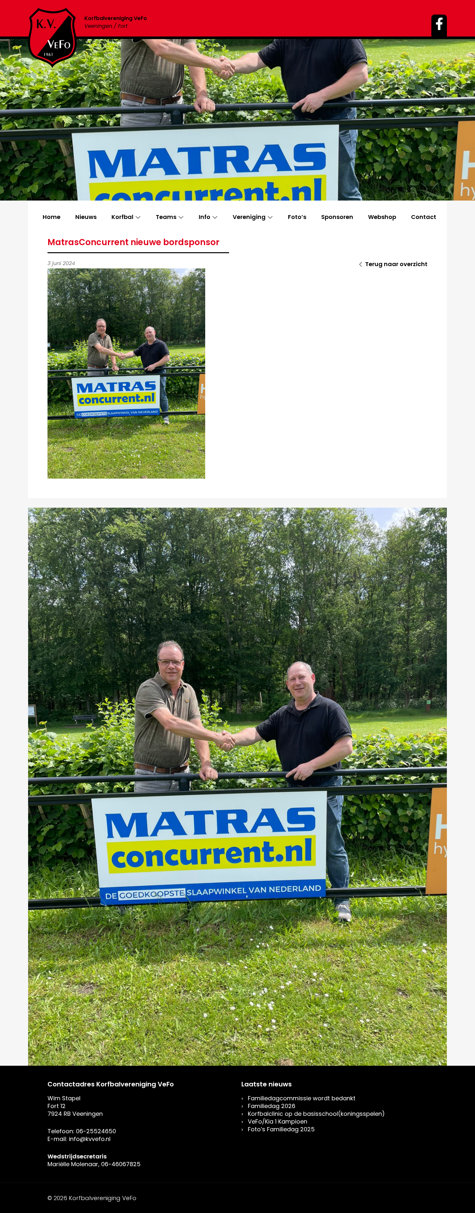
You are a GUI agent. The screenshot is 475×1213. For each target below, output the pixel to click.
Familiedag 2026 (271, 1106)
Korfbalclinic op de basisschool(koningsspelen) (316, 1114)
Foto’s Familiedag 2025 (281, 1129)
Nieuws (86, 217)
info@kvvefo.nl (90, 1139)
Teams (166, 217)
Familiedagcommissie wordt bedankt (301, 1098)
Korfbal (122, 217)
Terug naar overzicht (396, 264)
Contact (423, 217)
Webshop (382, 217)
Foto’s (297, 217)
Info (204, 217)
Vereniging (249, 217)
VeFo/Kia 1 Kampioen (277, 1121)
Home (51, 217)
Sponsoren (337, 217)
